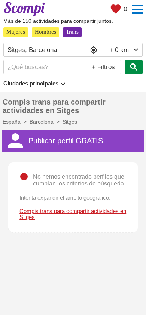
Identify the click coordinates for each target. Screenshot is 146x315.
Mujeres (15, 32)
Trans (72, 32)
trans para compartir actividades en (72, 214)
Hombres (45, 32)
